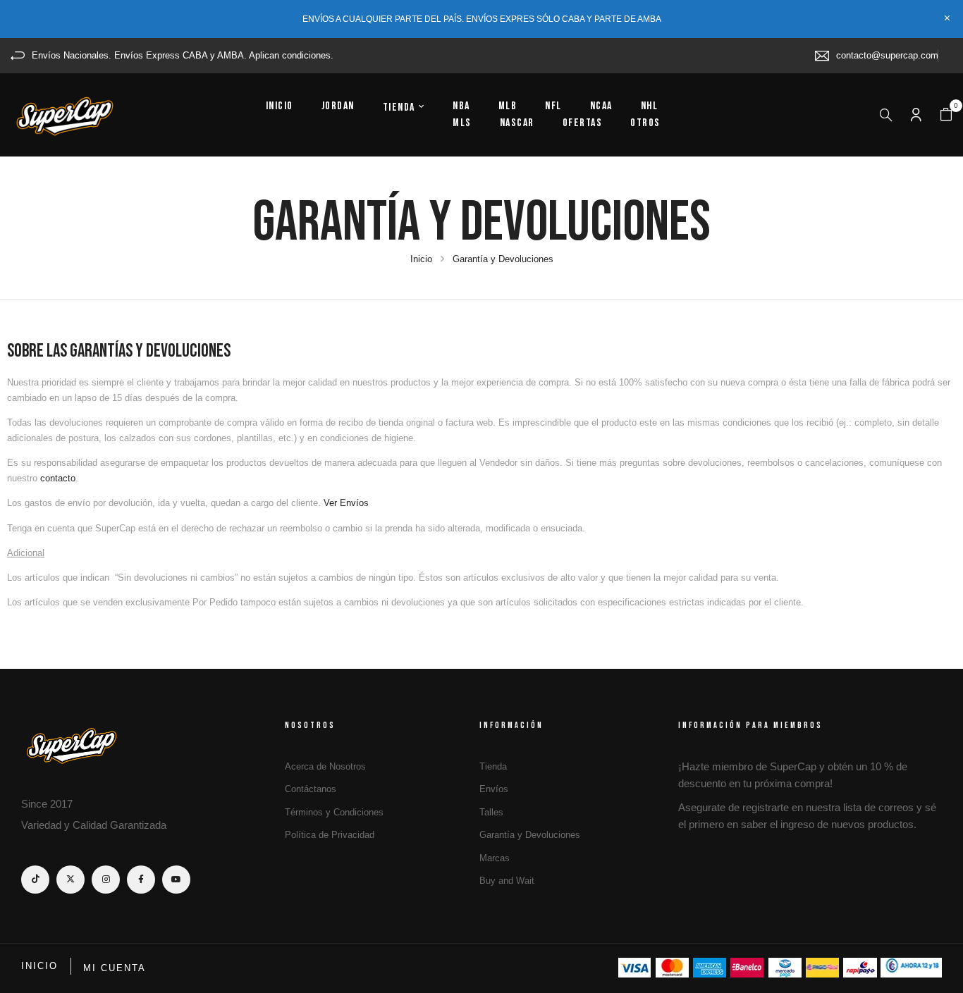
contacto (57, 478)
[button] (946, 114)
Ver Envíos (346, 503)
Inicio (421, 259)
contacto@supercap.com (887, 55)
